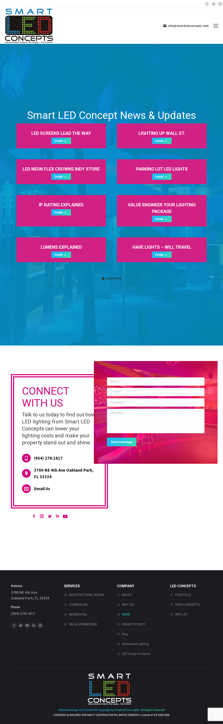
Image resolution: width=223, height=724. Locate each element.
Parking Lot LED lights (162, 169)
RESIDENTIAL (78, 614)
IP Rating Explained (61, 204)
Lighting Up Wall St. (162, 133)
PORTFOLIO (183, 595)
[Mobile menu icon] (216, 26)
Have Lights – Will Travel (161, 247)
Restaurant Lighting (135, 644)
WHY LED (128, 604)
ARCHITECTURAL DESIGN (86, 595)
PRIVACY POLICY (133, 624)
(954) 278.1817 (23, 614)
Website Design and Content (76, 710)
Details (58, 140)
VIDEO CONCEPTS (187, 604)
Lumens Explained (61, 247)
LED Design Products (136, 654)
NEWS (126, 614)
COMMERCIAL (78, 604)
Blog (125, 634)
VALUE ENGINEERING (83, 624)
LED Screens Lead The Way (61, 133)
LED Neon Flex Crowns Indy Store (61, 169)
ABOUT (127, 595)
